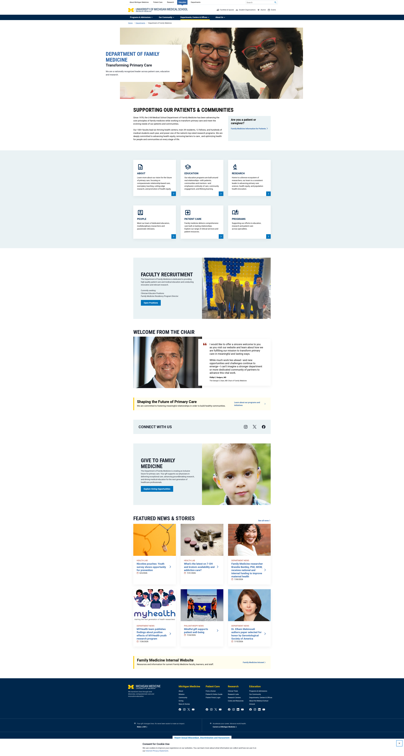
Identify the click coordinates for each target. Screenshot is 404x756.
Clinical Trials (233, 691)
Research (170, 2)
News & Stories (184, 704)
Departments (195, 2)
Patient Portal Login (213, 698)
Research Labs (233, 694)
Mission (182, 694)
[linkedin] (238, 709)
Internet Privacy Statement (157, 751)
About (181, 691)
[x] (254, 427)
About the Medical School (258, 701)
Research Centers (234, 698)
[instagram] (246, 427)
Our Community (255, 694)
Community (183, 698)
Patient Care (157, 2)
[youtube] (193, 709)
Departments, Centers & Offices (260, 698)
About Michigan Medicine (139, 2)
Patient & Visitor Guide (214, 694)
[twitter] (188, 709)
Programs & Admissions (258, 691)
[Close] (399, 743)
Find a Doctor (211, 691)
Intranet (252, 704)
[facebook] (264, 427)
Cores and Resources (235, 701)
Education (182, 2)
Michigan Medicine (189, 686)
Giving (181, 701)
